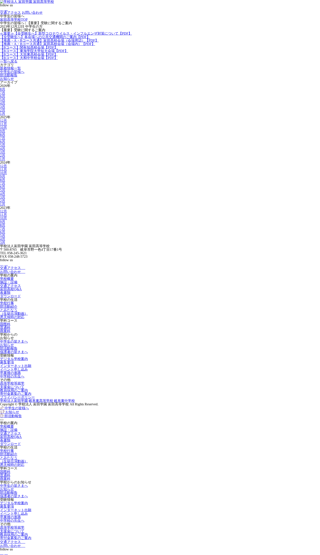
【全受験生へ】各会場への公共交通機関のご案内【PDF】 (45, 37)
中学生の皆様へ (12, 72)
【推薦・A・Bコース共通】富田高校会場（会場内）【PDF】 (47, 44)
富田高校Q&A (11, 289)
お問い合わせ (32, 12)
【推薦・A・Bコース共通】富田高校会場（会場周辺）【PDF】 (49, 40)
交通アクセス (10, 12)
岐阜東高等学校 (41, 401)
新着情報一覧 (10, 68)
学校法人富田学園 (14, 401)
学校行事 (7, 303)
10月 (3, 127)
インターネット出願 (15, 366)
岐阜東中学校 (64, 401)
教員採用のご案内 (14, 390)
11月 (3, 124)
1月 (2, 113)
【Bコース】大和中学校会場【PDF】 (29, 58)
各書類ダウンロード (10, 294)
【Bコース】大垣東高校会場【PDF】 (29, 54)
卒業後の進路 (10, 373)
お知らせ (7, 79)
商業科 (5, 331)
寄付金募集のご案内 (15, 394)
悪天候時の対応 (12, 317)
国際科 (5, 324)
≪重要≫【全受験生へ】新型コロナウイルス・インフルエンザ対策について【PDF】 (66, 33)
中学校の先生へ (12, 376)
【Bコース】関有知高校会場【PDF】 (29, 47)
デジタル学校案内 (14, 359)
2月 (2, 110)
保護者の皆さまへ (14, 352)
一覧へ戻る (8, 61)
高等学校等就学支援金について (12, 385)
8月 (2, 89)
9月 (2, 131)
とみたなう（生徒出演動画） (14, 311)
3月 (2, 106)
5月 (2, 100)
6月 (2, 96)
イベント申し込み (14, 369)
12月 (3, 120)
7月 (2, 93)
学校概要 (7, 279)
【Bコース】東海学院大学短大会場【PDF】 (34, 51)
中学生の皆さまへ (14, 341)
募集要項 (7, 362)
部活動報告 (8, 75)
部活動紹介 (8, 306)
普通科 (5, 327)
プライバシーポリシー (17, 397)
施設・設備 (8, 282)
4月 (2, 103)
